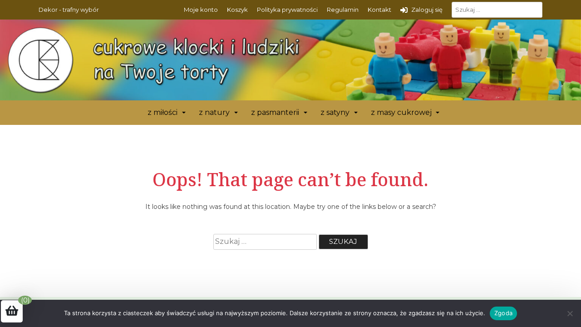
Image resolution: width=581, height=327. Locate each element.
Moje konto (201, 9)
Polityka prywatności (287, 9)
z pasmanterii (275, 112)
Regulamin (343, 9)
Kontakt (379, 9)
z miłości (162, 112)
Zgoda (503, 313)
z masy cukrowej (401, 112)
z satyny (335, 112)
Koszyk (237, 9)
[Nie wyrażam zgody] (569, 313)
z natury (214, 112)
